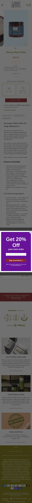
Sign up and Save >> (16, 260)
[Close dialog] (30, 232)
